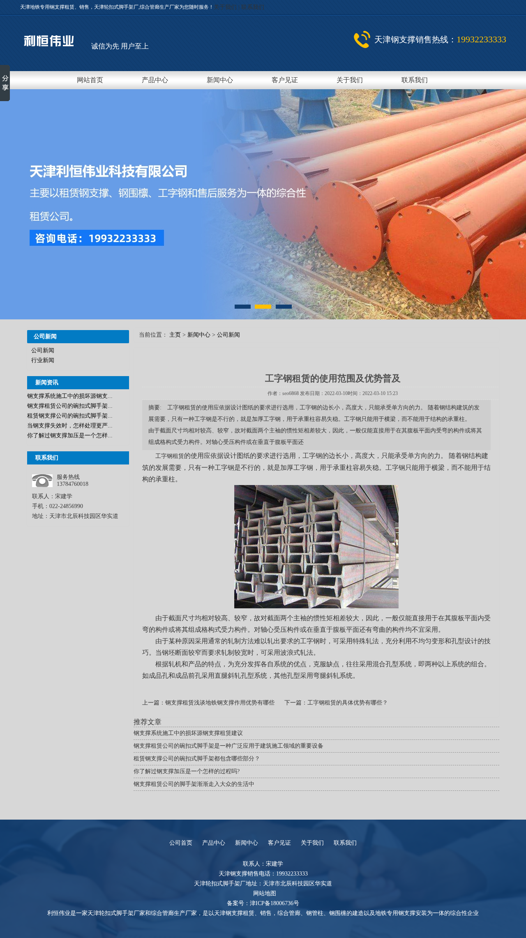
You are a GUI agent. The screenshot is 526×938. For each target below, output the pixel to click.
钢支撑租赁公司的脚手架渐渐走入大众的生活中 (194, 784)
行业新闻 (42, 360)
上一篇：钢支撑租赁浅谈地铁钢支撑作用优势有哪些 (209, 703)
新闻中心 (220, 79)
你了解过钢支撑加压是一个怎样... (70, 435)
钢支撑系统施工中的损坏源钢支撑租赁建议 (188, 733)
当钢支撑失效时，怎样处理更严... (70, 426)
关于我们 (226, 7)
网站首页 (90, 79)
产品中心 (155, 79)
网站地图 (264, 893)
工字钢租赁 (169, 456)
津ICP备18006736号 (274, 903)
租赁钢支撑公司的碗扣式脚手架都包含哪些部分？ (197, 758)
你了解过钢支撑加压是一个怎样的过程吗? (187, 771)
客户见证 (285, 79)
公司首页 (180, 843)
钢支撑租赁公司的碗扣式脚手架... (70, 406)
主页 (175, 335)
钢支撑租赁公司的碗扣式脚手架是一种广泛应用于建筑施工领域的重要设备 (228, 746)
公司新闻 (42, 350)
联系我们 (252, 7)
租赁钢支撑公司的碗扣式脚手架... (70, 416)
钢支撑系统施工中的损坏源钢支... (70, 396)
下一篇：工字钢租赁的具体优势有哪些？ (336, 703)
